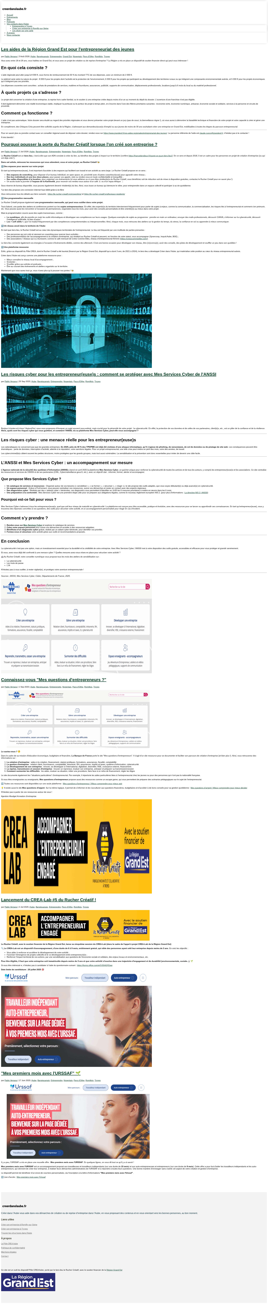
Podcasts (11, 22)
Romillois (99, 56)
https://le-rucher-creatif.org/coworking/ (64, 194)
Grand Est (67, 56)
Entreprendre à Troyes (22, 26)
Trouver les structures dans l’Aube (16, 1233)
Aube (33, 56)
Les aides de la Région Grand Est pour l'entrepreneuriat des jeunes (67, 49)
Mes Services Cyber (32, 525)
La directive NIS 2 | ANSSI (196, 492)
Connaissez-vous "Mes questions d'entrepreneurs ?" (53, 679)
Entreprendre (56, 56)
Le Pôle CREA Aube (9, 1244)
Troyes (107, 56)
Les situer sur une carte (22, 30)
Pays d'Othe (88, 56)
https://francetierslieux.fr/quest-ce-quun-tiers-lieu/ (150, 156)
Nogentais (77, 56)
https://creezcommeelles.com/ (134, 239)
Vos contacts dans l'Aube (18, 24)
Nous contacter (13, 35)
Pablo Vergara (11, 56)
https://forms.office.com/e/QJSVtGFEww (94, 965)
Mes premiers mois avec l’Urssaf (31, 1177)
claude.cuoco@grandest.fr (211, 133)
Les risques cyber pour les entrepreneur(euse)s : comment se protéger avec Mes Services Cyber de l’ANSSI (108, 374)
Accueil (10, 15)
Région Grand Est (114, 1270)
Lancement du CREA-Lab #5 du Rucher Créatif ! (48, 899)
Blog (9, 19)
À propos (11, 33)
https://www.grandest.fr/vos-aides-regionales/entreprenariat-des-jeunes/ (135, 133)
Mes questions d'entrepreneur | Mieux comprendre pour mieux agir (92, 784)
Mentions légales (8, 1252)
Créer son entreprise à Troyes (14, 1229)
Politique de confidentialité (13, 1248)
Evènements (12, 17)
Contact (5, 1256)
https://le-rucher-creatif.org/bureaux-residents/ (104, 194)
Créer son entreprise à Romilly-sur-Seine (30, 28)
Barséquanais (43, 56)
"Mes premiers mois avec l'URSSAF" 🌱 (41, 1073)
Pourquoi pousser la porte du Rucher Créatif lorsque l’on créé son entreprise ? (79, 144)
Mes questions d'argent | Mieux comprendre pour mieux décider (219, 788)
